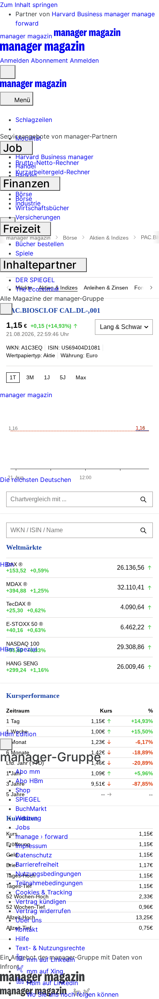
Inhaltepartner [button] (41, 264)
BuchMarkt (31, 808)
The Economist (37, 289)
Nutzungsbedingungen (48, 873)
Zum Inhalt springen (29, 5)
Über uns (28, 920)
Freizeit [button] (23, 228)
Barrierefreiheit (37, 864)
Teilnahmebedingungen (49, 883)
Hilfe (22, 938)
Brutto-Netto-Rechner (47, 162)
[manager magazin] (33, 87)
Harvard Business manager (92, 14)
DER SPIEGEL (35, 280)
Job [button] (14, 147)
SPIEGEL (28, 799)
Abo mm (27, 771)
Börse (23, 198)
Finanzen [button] (27, 183)
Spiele (24, 253)
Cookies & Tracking (43, 892)
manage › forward (41, 836)
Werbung (28, 818)
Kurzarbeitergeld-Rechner (52, 172)
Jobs (22, 827)
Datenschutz (33, 855)
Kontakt (26, 929)
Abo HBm (29, 781)
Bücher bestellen (39, 244)
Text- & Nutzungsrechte (50, 948)
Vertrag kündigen (40, 901)
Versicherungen (37, 217)
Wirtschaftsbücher (42, 208)
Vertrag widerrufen (43, 911)
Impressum (31, 846)
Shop (22, 790)
